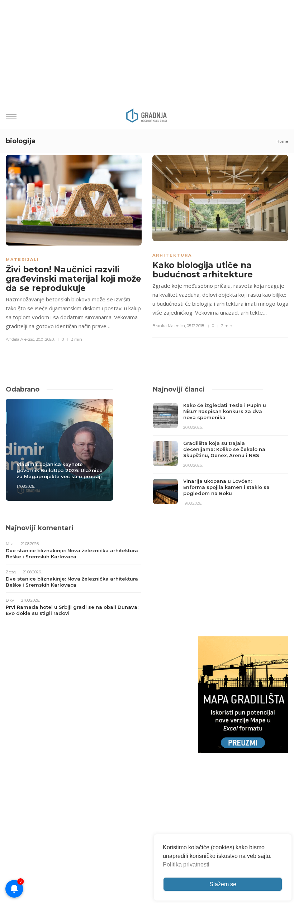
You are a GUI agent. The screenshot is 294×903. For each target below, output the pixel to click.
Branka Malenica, (169, 325)
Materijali (22, 259)
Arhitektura (172, 255)
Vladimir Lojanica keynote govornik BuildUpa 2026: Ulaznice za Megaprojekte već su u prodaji (59, 470)
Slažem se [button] (222, 884)
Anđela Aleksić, (20, 339)
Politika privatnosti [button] (186, 864)
